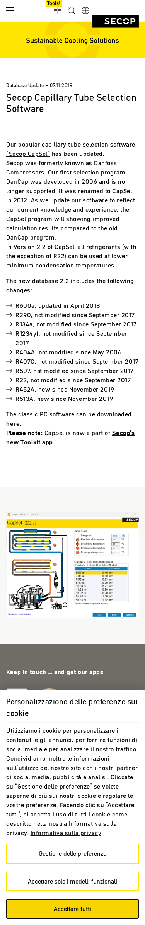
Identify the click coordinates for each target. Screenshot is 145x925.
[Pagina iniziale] (115, 21)
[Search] (71, 10)
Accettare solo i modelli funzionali (72, 881)
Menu (10, 10)
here (13, 423)
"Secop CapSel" (28, 153)
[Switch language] (85, 10)
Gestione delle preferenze (72, 853)
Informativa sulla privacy (66, 832)
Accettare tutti (72, 908)
